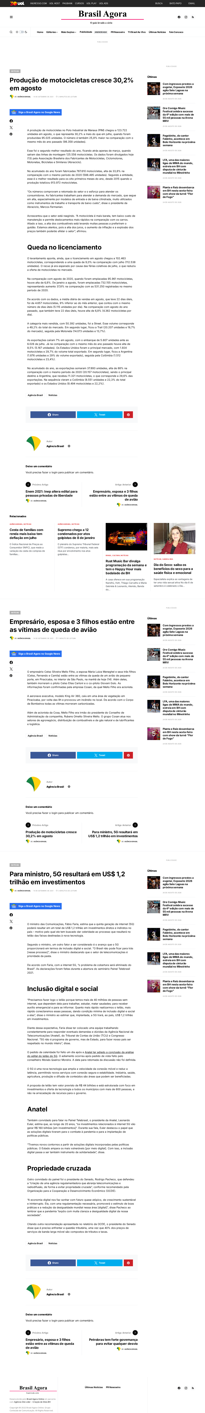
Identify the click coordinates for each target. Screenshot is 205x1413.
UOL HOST (54, 3)
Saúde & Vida (167, 559)
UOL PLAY (91, 3)
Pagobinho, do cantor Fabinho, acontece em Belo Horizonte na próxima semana (179, 140)
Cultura (116, 555)
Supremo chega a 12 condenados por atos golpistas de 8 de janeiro (76, 534)
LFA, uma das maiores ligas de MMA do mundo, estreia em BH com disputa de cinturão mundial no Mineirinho (178, 166)
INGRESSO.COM (38, 3)
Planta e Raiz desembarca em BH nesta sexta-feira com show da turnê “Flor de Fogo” (178, 192)
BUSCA (159, 3)
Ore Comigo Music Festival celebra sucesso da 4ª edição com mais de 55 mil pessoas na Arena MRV (178, 115)
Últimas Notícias (94, 1387)
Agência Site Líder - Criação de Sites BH (32, 1402)
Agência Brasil (35, 395)
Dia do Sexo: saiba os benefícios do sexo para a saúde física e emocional (173, 569)
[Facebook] (179, 17)
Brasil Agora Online (35, 1399)
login (54, 472)
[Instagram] (186, 17)
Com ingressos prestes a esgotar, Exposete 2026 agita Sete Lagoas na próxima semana (178, 88)
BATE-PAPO (175, 3)
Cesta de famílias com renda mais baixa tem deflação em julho (26, 534)
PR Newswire (113, 1387)
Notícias (15, 71)
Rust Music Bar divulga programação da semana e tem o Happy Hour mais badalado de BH (126, 567)
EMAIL (192, 3)
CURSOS (79, 3)
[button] (11, 17)
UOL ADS (103, 3)
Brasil (108, 555)
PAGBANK (67, 3)
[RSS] (192, 17)
